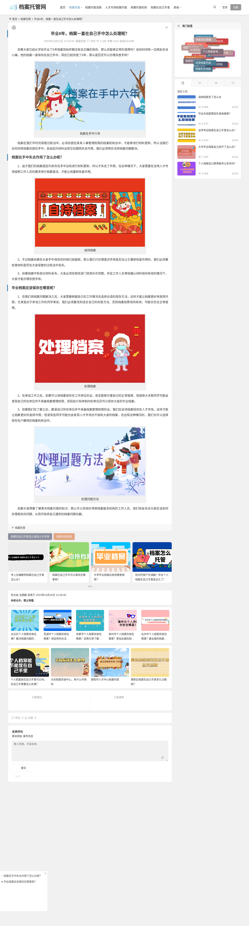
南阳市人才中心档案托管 (105, 679)
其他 (176, 7)
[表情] (162, 758)
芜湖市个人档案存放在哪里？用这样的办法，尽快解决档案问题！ (23, 639)
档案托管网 (32, 7)
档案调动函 (207, 67)
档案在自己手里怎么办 (224, 57)
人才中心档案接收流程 (200, 39)
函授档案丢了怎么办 (209, 97)
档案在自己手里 (160, 7)
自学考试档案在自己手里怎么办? (217, 130)
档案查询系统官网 (193, 47)
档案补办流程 (203, 58)
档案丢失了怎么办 (195, 50)
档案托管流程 (93, 7)
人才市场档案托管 (116, 7)
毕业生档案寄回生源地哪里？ (215, 113)
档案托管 (74, 7)
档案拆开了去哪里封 (223, 45)
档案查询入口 (193, 61)
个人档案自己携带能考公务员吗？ (217, 163)
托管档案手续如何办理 (206, 45)
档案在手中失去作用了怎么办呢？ (23, 875)
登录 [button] (224, 7)
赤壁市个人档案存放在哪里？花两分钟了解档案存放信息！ (56, 639)
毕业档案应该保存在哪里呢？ (20, 881)
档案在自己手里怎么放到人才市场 (219, 61)
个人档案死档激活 (217, 50)
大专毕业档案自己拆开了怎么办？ (217, 146)
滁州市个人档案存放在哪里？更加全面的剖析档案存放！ (89, 639)
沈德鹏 (23, 594)
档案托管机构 (139, 7)
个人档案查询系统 (213, 38)
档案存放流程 (218, 54)
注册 (235, 7)
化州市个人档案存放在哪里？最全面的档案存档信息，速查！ (121, 639)
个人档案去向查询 (218, 42)
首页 (62, 7)
